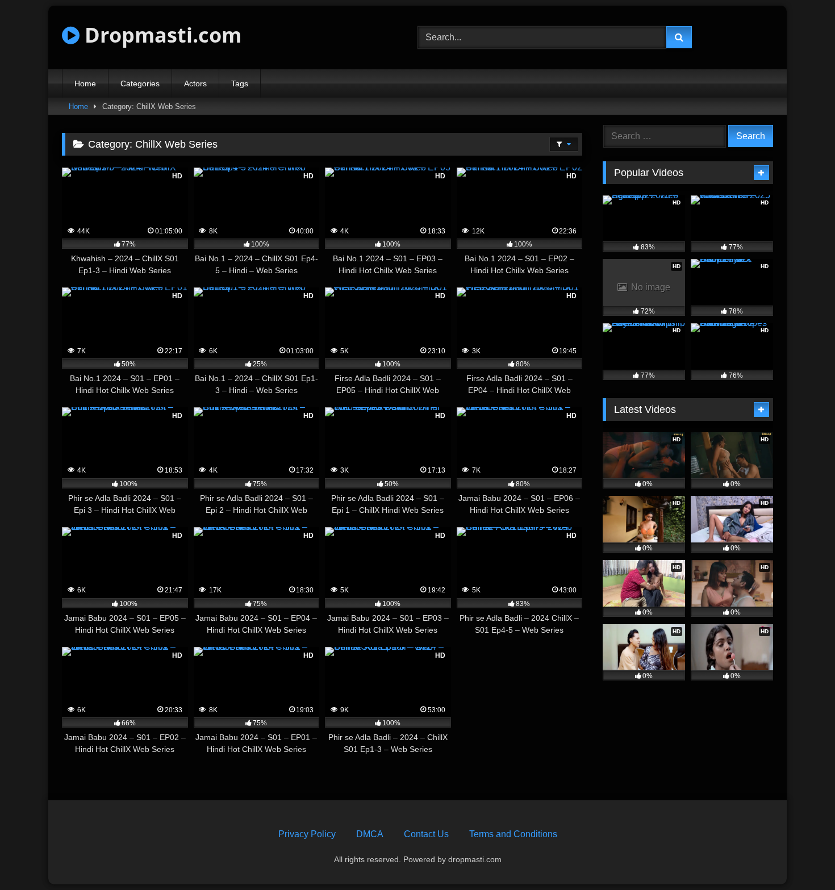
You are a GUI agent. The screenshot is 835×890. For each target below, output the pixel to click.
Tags (239, 83)
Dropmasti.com (160, 35)
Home (85, 83)
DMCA (369, 834)
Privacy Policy (307, 834)
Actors (195, 83)
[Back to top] (799, 856)
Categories (140, 83)
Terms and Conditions (513, 834)
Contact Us (426, 834)
